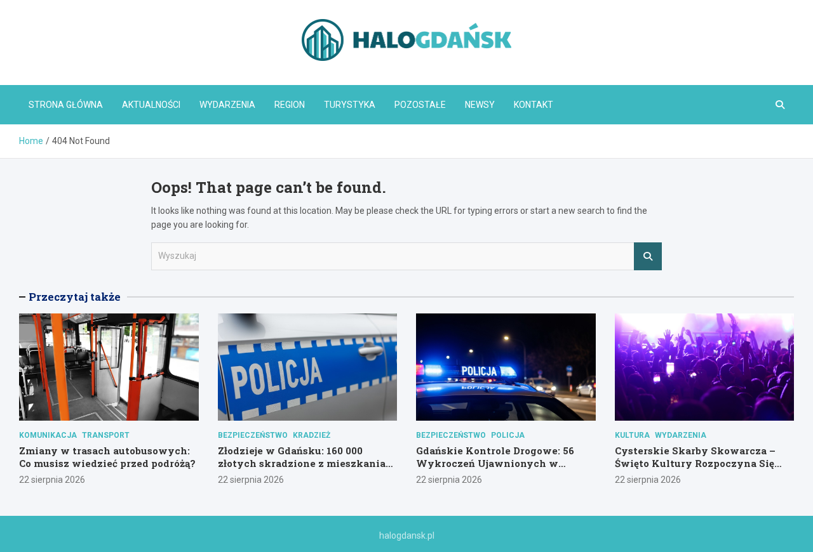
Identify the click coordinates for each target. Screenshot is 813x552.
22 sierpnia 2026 (52, 480)
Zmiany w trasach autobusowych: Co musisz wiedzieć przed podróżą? (107, 457)
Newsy (480, 105)
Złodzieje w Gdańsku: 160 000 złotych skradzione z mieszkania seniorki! (302, 463)
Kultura (632, 435)
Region (289, 105)
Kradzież (311, 435)
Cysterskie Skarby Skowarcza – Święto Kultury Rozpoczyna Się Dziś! (695, 463)
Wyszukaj (648, 256)
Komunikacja (48, 435)
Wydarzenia (227, 105)
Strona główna (66, 105)
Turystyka (349, 105)
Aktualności (151, 105)
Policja (508, 435)
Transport (106, 435)
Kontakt (533, 105)
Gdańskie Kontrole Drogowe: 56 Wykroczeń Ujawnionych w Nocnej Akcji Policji (495, 463)
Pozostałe (420, 105)
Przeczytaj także (75, 296)
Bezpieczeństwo (253, 435)
